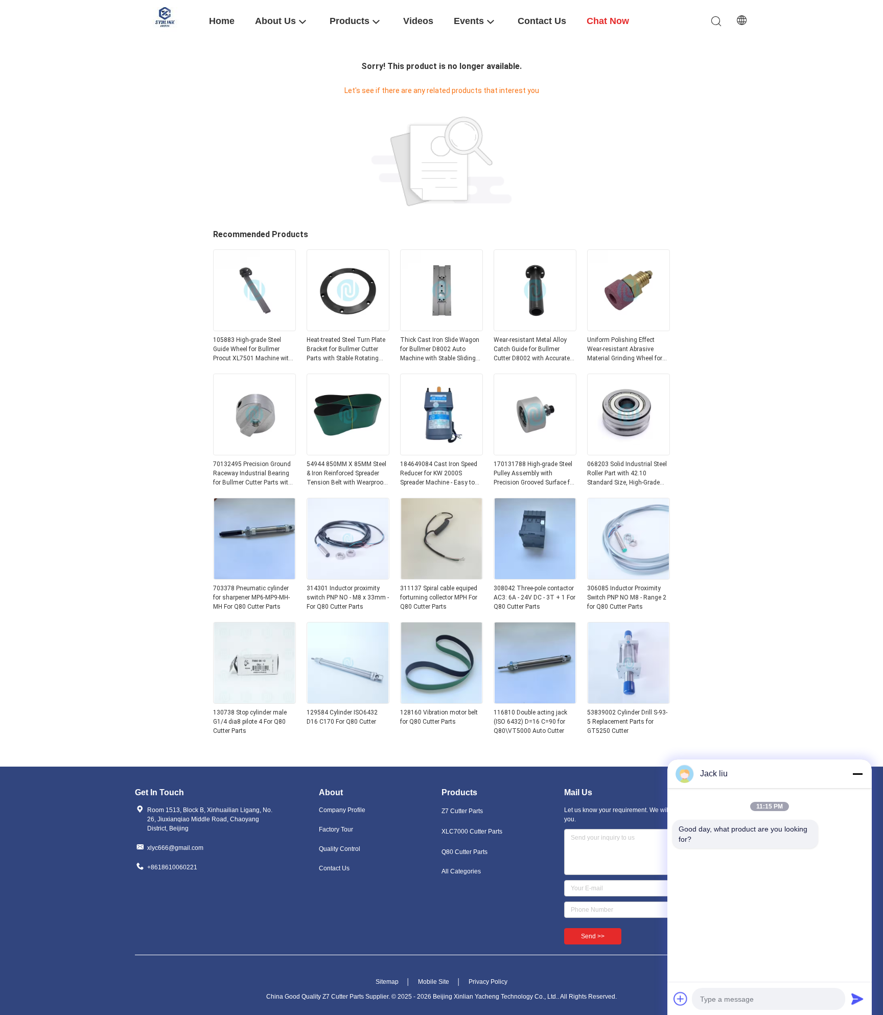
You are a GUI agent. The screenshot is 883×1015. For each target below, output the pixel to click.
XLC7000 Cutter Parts (472, 831)
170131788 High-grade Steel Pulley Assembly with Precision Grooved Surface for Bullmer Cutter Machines (534, 473)
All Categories (461, 871)
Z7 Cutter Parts (462, 811)
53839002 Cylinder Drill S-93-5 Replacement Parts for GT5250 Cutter (627, 721)
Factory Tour (336, 829)
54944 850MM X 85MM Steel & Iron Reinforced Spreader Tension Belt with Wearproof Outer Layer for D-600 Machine (346, 473)
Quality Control (339, 848)
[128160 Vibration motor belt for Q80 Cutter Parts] (441, 701)
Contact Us (334, 868)
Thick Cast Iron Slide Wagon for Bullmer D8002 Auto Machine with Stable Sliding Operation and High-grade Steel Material (439, 349)
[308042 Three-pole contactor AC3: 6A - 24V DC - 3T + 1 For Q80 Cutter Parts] (535, 576)
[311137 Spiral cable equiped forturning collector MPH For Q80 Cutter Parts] (441, 576)
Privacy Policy (488, 981)
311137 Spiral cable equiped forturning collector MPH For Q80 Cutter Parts (438, 597)
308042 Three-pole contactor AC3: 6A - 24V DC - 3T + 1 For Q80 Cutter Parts (534, 597)
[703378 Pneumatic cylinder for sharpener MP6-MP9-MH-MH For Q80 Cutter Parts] (254, 576)
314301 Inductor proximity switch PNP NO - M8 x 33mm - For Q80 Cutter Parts (348, 597)
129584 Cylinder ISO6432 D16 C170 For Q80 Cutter (342, 717)
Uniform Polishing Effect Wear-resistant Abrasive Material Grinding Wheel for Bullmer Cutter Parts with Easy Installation (624, 349)
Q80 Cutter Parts (464, 852)
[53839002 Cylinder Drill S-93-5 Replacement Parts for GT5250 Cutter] (628, 701)
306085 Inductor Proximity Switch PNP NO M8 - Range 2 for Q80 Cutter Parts (626, 597)
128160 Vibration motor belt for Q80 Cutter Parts (439, 717)
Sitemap (387, 981)
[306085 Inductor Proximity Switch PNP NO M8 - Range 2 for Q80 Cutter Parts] (628, 576)
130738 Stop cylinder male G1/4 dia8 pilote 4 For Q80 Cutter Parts (250, 721)
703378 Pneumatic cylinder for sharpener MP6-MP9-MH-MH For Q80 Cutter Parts (251, 597)
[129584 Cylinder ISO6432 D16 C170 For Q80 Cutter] (348, 701)
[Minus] (857, 774)
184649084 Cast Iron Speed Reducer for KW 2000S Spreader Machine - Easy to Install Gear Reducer (438, 473)
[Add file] (680, 998)
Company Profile (342, 810)
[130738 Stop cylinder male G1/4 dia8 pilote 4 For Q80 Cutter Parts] (254, 701)
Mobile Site (433, 981)
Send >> (593, 936)
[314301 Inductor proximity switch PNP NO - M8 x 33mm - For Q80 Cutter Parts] (348, 576)
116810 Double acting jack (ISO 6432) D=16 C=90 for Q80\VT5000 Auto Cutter (530, 721)
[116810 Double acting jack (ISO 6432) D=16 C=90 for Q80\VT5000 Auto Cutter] (535, 701)
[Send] (857, 998)
